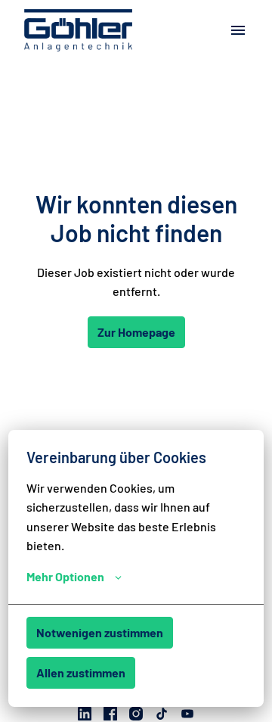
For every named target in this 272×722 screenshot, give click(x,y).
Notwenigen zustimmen (99, 632)
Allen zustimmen (80, 672)
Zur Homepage (136, 332)
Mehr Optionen (65, 576)
